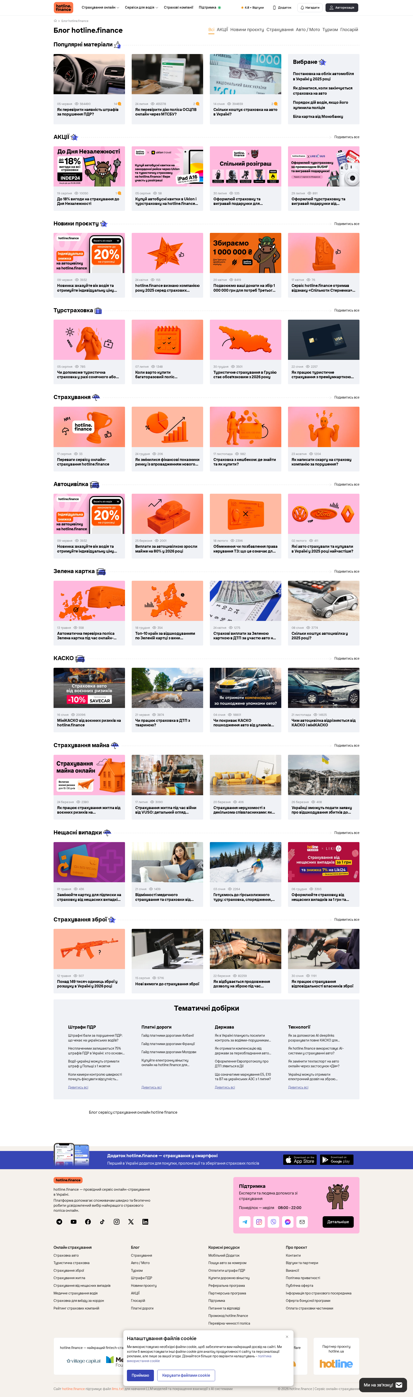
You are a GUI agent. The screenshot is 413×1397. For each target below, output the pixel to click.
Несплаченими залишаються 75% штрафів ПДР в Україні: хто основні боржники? (95, 1051)
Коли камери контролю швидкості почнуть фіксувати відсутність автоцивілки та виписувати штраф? (96, 1077)
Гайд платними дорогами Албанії (167, 1036)
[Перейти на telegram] (59, 1221)
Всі (211, 29)
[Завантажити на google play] (337, 1159)
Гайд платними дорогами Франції (168, 1044)
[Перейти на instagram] (116, 1221)
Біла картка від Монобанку (318, 116)
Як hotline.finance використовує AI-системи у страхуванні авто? (316, 1050)
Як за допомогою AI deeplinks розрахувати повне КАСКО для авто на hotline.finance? (312, 1038)
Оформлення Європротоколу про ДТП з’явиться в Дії (241, 1063)
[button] (90, 1247)
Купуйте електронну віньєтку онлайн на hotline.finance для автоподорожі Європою (164, 1063)
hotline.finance (73, 1389)
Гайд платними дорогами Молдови (168, 1052)
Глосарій (349, 29)
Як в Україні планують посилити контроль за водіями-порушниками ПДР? (243, 1038)
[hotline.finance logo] (63, 7)
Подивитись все (346, 137)
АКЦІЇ (222, 29)
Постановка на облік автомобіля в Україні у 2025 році (323, 76)
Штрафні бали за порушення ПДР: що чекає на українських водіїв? (95, 1038)
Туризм (330, 29)
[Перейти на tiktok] (102, 1221)
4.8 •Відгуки (254, 8)
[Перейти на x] (131, 1221)
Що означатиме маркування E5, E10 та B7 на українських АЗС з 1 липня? (243, 1077)
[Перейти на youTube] (73, 1221)
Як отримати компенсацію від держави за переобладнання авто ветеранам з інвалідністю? (242, 1051)
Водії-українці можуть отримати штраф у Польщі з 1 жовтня (93, 1063)
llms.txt (118, 1389)
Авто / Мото (308, 29)
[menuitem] (100, 7)
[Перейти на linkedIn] (145, 1221)
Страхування (279, 29)
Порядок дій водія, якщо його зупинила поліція (320, 105)
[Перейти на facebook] (88, 1221)
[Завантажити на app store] (300, 1159)
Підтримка (207, 7)
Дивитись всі (78, 1087)
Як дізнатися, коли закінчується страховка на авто (323, 91)
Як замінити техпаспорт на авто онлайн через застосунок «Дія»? (313, 1063)
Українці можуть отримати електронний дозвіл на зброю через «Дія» (311, 1077)
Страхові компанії (178, 7)
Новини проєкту (247, 29)
